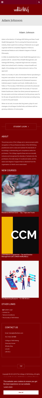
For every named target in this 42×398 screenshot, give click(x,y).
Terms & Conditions (8, 315)
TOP (21, 366)
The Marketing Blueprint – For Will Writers (16, 298)
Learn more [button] (8, 387)
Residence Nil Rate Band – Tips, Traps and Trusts (18, 212)
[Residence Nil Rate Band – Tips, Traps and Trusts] (20, 193)
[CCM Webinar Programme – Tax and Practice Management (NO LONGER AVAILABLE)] (20, 235)
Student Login (8, 310)
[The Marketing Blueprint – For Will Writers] (20, 279)
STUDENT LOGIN (20, 126)
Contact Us (5, 312)
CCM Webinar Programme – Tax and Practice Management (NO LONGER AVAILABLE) (17, 255)
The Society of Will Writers (10, 317)
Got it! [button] (21, 392)
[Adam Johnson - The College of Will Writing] (21, 9)
